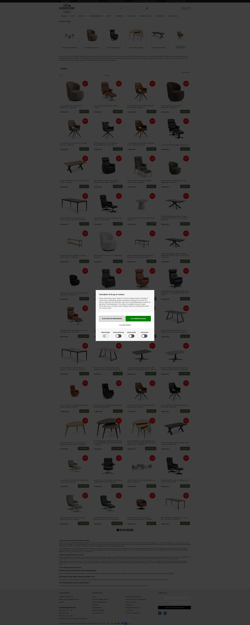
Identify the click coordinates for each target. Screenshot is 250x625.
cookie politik (106, 308)
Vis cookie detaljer (125, 325)
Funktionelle (131, 332)
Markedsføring (118, 332)
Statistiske (144, 332)
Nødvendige (105, 332)
